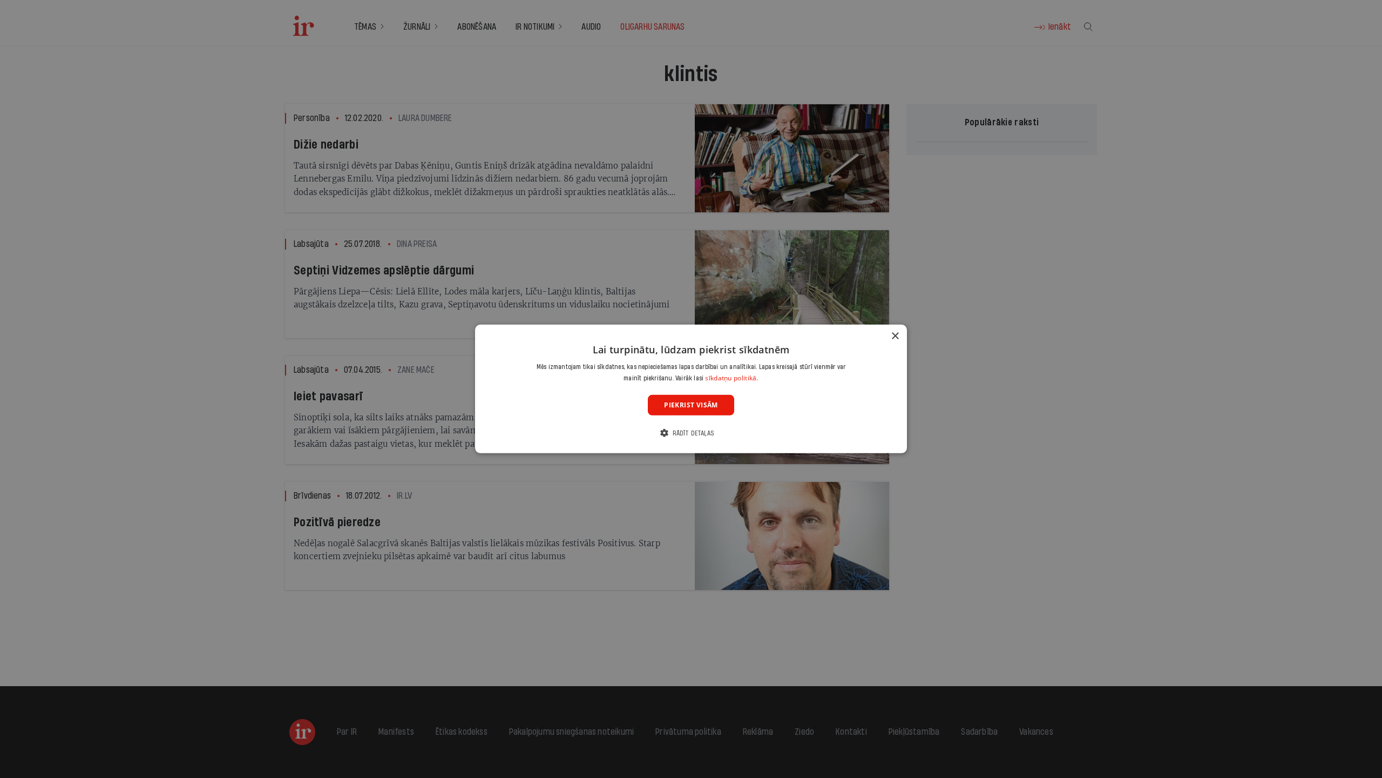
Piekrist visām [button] (691, 405)
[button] (691, 433)
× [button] (895, 336)
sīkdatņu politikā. (731, 378)
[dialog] (691, 389)
